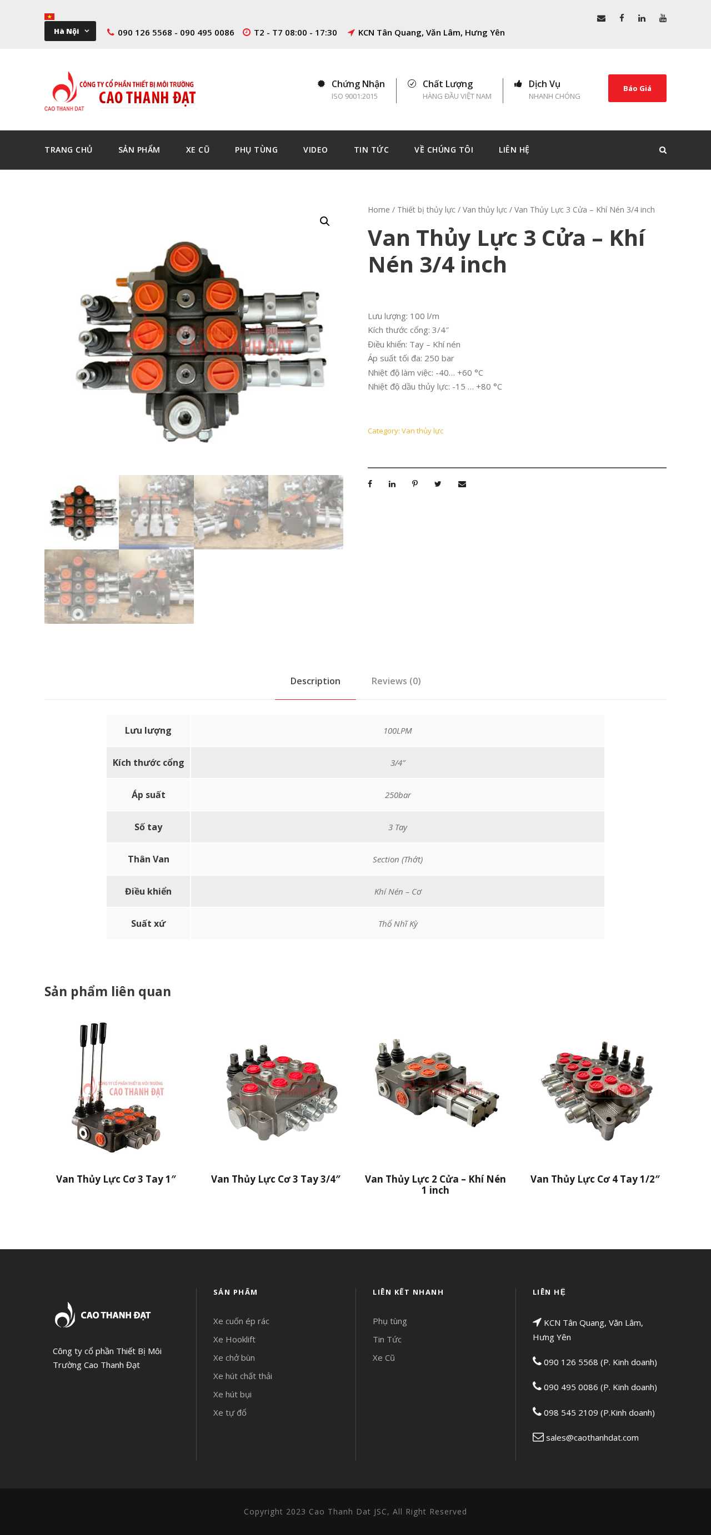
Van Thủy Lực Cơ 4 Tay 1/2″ (595, 1179)
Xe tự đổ (230, 1412)
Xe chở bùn (234, 1357)
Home (379, 209)
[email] (601, 17)
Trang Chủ (68, 149)
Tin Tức (371, 149)
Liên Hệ (514, 149)
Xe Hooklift (234, 1339)
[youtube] (663, 17)
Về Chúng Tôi (443, 149)
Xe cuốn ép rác (241, 1320)
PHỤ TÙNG (256, 149)
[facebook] (621, 17)
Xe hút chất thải (242, 1375)
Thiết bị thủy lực (426, 209)
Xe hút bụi (232, 1394)
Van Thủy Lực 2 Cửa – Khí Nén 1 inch (435, 1184)
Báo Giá (637, 88)
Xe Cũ (198, 149)
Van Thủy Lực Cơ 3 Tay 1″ (116, 1179)
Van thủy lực (485, 209)
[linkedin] (641, 17)
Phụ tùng (390, 1320)
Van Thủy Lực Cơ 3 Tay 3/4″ (276, 1179)
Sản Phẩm (139, 149)
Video (315, 149)
